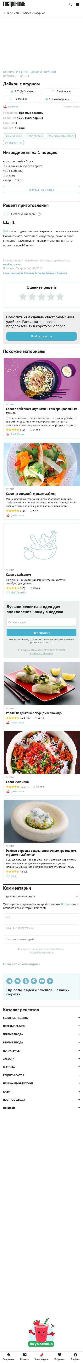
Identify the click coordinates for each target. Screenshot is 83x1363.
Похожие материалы (47, 22)
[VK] (17, 981)
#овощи (28, 273)
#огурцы (39, 273)
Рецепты (24, 1359)
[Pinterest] (34, 981)
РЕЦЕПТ (10, 404)
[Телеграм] (9, 981)
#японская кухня (13, 273)
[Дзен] (50, 981)
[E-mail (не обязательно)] (41, 927)
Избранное (59, 1359)
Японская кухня (13, 136)
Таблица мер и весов (41, 189)
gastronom (13, 106)
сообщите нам (11, 264)
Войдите (66, 904)
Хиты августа (41, 1359)
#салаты (61, 273)
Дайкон (8, 231)
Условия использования (41, 653)
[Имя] (41, 916)
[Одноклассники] (26, 981)
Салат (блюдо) (35, 136)
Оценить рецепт (22, 22)
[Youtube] (42, 981)
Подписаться (41, 633)
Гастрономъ (8, 1359)
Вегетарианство (13, 142)
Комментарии (71, 22)
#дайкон (50, 273)
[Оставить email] (41, 622)
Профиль (75, 1359)
